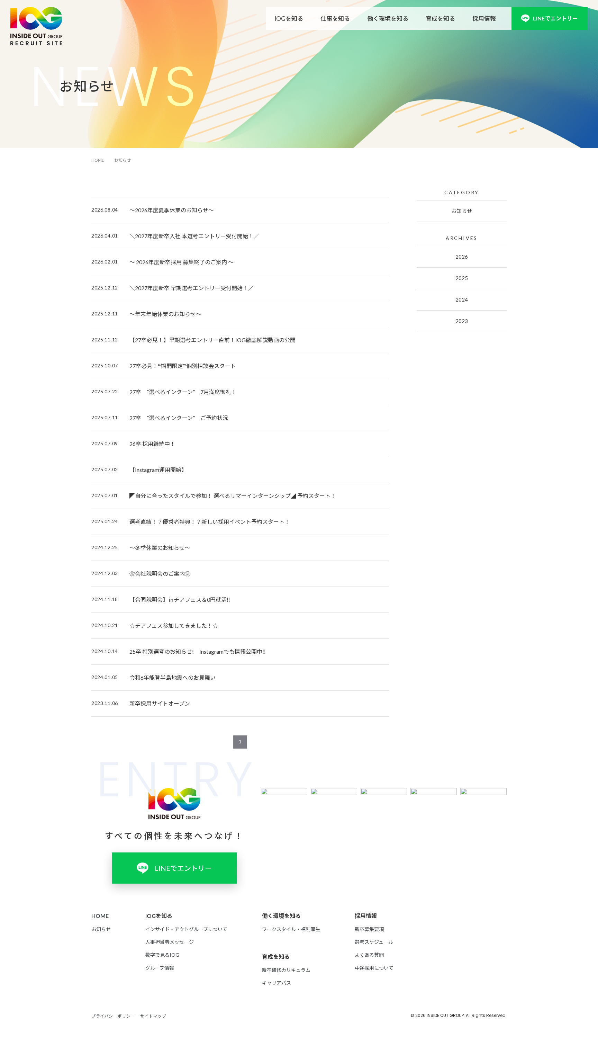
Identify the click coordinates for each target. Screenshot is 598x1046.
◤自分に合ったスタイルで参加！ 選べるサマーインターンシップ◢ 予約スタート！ (232, 495)
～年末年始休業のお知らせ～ (165, 314)
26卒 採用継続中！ (152, 443)
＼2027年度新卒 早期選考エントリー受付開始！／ (191, 288)
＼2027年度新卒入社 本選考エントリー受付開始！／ (194, 236)
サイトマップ (153, 1016)
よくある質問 (369, 955)
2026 (461, 256)
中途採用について (374, 968)
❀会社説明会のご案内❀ (159, 573)
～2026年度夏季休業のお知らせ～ (171, 210)
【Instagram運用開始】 (158, 469)
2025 (461, 278)
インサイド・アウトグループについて (186, 929)
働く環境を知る (387, 18)
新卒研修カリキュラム (286, 970)
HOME (97, 160)
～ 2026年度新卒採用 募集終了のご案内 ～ (181, 262)
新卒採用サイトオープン (159, 703)
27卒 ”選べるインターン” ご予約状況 (178, 417)
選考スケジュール (374, 942)
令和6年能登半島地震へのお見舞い (172, 677)
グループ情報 (159, 968)
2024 (461, 299)
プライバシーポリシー (113, 1016)
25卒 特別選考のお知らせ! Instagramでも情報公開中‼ (197, 651)
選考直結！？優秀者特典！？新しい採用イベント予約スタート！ (209, 521)
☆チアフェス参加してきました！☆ (173, 625)
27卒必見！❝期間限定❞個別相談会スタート (182, 366)
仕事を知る (335, 18)
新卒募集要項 (369, 929)
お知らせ (461, 211)
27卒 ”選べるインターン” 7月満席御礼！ (183, 391)
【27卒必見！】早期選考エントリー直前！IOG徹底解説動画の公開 (212, 340)
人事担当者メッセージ (169, 942)
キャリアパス (276, 983)
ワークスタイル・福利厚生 (291, 929)
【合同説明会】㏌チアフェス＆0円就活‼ (179, 599)
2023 (461, 321)
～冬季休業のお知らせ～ (159, 547)
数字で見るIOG (162, 955)
